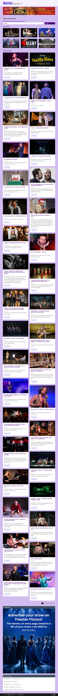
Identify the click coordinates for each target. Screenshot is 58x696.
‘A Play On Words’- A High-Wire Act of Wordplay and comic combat (14, 366)
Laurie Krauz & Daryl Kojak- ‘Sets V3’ (41, 589)
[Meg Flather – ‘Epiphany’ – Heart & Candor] (42, 396)
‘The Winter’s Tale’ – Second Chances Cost (15, 97)
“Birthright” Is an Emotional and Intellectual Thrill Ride (40, 311)
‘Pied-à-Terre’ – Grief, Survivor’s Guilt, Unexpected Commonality (41, 438)
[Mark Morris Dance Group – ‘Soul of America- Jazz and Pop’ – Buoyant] (42, 331)
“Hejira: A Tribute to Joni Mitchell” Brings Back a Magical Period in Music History (14, 272)
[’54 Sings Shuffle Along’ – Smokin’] (42, 59)
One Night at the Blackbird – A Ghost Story (41, 101)
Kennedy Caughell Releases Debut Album (15, 243)
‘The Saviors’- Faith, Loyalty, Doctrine (14, 187)
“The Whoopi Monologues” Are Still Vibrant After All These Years (40, 281)
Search (46, 23)
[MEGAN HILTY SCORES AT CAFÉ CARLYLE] (15, 476)
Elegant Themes (11, 694)
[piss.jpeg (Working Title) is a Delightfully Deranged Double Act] (42, 175)
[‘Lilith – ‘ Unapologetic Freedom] (42, 119)
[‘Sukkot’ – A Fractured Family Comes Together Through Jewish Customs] (15, 297)
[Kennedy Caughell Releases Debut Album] (15, 233)
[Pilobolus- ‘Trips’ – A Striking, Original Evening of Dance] (42, 490)
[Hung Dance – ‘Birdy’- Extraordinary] (15, 329)
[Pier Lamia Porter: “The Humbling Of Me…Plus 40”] (15, 59)
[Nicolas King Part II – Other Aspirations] (15, 206)
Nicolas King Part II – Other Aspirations (15, 216)
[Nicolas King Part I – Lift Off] (42, 242)
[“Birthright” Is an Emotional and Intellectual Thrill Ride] (42, 301)
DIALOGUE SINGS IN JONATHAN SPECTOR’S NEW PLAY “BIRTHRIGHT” (41, 370)
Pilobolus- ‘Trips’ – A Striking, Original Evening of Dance (41, 499)
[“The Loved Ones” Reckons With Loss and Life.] (42, 518)
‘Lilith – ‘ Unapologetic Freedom (39, 128)
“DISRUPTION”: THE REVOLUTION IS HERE (40, 156)
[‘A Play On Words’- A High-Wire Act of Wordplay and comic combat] (15, 357)
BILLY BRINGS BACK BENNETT (11, 159)
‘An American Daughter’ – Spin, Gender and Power (15, 127)
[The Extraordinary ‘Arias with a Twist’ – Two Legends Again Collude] (15, 415)
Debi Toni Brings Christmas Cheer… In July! (41, 216)
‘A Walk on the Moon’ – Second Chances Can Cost (41, 470)
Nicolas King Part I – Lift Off (38, 252)
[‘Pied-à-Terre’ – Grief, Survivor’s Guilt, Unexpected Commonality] (42, 428)
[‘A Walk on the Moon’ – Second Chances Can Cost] (42, 460)
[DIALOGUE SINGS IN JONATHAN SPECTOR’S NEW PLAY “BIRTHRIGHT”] (42, 360)
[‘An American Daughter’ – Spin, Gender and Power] (15, 118)
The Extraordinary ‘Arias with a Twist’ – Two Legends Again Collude (15, 425)
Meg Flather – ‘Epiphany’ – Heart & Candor (42, 409)
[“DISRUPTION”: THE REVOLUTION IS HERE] (42, 146)
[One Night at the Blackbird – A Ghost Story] (42, 90)
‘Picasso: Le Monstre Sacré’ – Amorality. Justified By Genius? (15, 520)
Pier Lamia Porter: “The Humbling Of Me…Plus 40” (15, 69)
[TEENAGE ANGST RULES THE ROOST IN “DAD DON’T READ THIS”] (15, 540)
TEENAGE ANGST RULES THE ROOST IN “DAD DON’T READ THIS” (14, 550)
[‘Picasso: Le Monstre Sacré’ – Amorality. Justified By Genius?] (15, 507)
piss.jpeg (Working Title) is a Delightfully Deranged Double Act (42, 185)
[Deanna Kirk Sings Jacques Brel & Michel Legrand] (15, 444)
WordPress (21, 694)
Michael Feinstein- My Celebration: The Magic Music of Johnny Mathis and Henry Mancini (15, 584)
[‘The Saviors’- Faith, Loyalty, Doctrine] (15, 178)
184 (51, 603)
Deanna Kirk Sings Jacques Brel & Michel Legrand (15, 454)
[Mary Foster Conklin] (42, 549)
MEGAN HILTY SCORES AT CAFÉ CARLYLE (14, 486)
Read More (7, 77)
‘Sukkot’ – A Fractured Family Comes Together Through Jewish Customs (14, 309)
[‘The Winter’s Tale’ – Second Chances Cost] (15, 88)
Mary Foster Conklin (36, 558)
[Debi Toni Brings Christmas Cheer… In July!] (42, 206)
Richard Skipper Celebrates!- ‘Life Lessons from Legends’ (15, 395)
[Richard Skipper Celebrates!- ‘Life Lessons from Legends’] (15, 386)
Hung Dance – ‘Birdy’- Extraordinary (14, 338)
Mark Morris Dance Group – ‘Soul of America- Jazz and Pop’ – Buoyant (40, 341)
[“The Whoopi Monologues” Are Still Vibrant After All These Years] (42, 271)
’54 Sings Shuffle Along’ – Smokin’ (40, 68)
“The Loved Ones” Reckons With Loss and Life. (42, 528)
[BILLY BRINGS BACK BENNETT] (15, 150)
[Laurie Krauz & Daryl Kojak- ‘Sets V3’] (42, 579)
